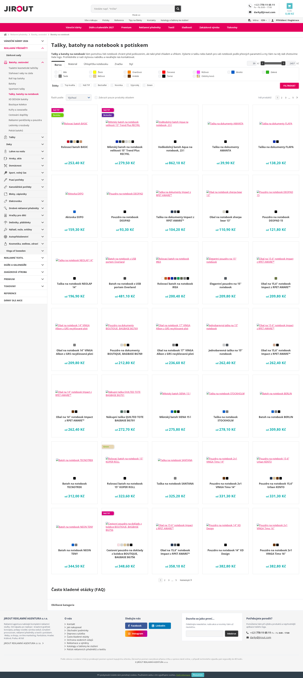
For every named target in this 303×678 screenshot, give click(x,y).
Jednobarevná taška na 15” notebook (225, 352)
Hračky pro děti (17, 215)
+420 (264, 4)
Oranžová (137, 72)
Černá (169, 76)
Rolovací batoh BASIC (74, 147)
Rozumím (198, 675)
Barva (58, 64)
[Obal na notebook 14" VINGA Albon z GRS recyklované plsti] (74, 324)
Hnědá (135, 76)
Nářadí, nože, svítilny (20, 229)
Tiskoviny (232, 27)
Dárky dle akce (13, 300)
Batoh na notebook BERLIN (276, 417)
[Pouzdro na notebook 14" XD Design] (225, 524)
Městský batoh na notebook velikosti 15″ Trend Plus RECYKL (125, 150)
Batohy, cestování (39, 34)
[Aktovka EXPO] (74, 191)
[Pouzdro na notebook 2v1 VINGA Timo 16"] (276, 524)
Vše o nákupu (91, 20)
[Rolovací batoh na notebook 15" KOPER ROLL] (125, 458)
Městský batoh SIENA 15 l (175, 417)
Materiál (72, 64)
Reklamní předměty (150, 27)
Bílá (65, 72)
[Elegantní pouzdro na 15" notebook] (225, 258)
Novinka (119, 85)
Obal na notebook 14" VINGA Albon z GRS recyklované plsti (74, 352)
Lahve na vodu (17, 151)
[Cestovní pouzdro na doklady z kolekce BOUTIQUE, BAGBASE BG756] (125, 524)
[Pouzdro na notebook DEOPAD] (125, 191)
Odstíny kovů (208, 76)
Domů (5, 34)
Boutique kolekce (18, 104)
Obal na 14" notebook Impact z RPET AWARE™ (74, 418)
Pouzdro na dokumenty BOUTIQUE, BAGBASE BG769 (124, 352)
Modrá (239, 72)
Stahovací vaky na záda (21, 73)
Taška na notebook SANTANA (175, 483)
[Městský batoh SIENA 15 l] (175, 391)
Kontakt (71, 624)
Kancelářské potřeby (20, 186)
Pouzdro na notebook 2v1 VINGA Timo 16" (276, 552)
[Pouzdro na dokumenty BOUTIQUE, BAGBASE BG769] (125, 324)
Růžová (205, 72)
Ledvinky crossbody (19, 125)
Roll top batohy (17, 78)
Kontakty (151, 20)
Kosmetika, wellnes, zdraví (23, 243)
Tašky (12, 137)
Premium (126, 27)
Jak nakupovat (74, 627)
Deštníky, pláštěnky (20, 222)
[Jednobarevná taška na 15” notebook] (225, 324)
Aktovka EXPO (74, 217)
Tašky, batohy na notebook (24, 94)
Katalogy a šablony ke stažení (174, 20)
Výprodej (135, 85)
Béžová (101, 76)
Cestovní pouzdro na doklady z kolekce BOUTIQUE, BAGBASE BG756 (125, 554)
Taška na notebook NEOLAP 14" (74, 285)
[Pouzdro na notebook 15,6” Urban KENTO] (276, 458)
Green (150, 85)
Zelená (274, 72)
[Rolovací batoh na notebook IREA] (175, 258)
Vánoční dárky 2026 (16, 40)
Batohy (12, 83)
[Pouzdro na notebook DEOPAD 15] (276, 191)
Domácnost (15, 165)
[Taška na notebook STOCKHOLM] (225, 391)
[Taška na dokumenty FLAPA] (276, 121)
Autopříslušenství (18, 236)
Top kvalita (70, 85)
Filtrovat (289, 85)
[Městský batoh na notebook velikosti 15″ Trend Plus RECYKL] (125, 121)
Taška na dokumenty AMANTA (225, 148)
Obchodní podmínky (77, 630)
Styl (131, 64)
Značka (118, 64)
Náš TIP (86, 85)
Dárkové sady (13, 55)
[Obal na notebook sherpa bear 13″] (225, 191)
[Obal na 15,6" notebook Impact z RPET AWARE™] (276, 258)
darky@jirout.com (260, 637)
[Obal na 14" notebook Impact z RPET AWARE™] (74, 391)
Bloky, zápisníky (18, 193)
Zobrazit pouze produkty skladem (116, 97)
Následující (185, 580)
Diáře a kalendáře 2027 (101, 27)
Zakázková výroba (209, 27)
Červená (171, 72)
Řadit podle (57, 97)
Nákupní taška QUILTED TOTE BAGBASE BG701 (124, 418)
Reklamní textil (13, 257)
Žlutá (100, 72)
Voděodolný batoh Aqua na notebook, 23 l (175, 148)
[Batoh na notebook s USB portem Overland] (125, 258)
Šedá (65, 76)
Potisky (105, 20)
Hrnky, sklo (15, 158)
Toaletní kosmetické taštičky (23, 67)
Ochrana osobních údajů (80, 639)
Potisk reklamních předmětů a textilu (86, 649)
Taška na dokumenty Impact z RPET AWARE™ (175, 218)
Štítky (55, 85)
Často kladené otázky (78, 636)
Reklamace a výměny (78, 643)
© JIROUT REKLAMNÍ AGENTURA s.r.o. (151, 662)
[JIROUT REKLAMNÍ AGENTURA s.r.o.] (18, 9)
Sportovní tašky (17, 88)
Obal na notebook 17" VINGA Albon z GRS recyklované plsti (175, 352)
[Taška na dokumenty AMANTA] (225, 121)
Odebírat (231, 633)
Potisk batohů (16, 130)
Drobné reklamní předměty (24, 208)
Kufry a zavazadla (18, 109)
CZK (263, 20)
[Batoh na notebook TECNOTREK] (74, 458)
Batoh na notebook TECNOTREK (74, 485)
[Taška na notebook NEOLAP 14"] (74, 258)
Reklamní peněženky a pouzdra (25, 120)
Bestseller (102, 85)
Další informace (183, 675)
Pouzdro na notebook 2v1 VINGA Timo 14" (226, 485)
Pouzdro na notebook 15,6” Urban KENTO (276, 485)
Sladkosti (187, 27)
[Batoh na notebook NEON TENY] (74, 524)
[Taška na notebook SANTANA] (175, 458)
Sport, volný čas (17, 172)
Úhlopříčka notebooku (96, 64)
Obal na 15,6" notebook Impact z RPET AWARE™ (276, 285)
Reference (119, 20)
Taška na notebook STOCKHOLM (226, 418)
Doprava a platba (76, 633)
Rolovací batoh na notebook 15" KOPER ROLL (125, 485)
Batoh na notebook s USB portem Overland (125, 285)
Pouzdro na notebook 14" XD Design (226, 552)
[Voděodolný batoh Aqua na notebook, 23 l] (175, 121)
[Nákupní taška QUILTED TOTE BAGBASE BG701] (125, 391)
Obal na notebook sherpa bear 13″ (226, 218)
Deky (9, 144)
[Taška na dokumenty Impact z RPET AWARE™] (175, 191)
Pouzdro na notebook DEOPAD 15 (275, 218)
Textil (171, 27)
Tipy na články (135, 20)
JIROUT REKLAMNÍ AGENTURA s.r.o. (22, 643)
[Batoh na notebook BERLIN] (276, 391)
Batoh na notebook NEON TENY (74, 552)
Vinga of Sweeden (16, 250)
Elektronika (15, 201)
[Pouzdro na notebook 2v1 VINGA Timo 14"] (225, 458)
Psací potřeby (16, 179)
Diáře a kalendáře (15, 264)
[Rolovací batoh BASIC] (74, 121)
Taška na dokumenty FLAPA (276, 147)
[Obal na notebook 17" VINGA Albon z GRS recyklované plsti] (175, 324)
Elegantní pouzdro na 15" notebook (225, 285)
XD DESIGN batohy (18, 99)
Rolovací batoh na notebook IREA (175, 285)
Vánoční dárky (73, 27)
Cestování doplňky (18, 114)
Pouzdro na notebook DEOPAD (124, 218)
